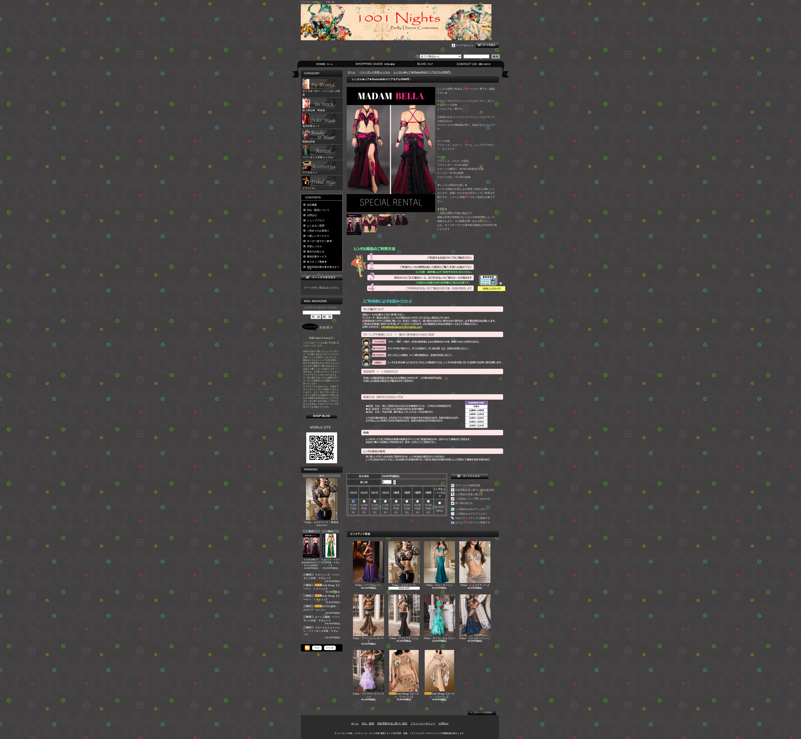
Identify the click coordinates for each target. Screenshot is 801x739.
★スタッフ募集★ (317, 261)
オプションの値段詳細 (467, 485)
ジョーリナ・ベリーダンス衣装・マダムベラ (330, 562)
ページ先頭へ (482, 712)
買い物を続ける (464, 503)
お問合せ (474, 64)
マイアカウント (465, 45)
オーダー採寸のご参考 (319, 241)
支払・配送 (368, 723)
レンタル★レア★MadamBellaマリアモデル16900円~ (311, 562)
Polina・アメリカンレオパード (368, 640)
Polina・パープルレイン (368, 585)
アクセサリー (309, 172)
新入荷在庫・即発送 (313, 110)
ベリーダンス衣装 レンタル (317, 157)
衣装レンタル (314, 246)
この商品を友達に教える (469, 494)
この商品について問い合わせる (472, 498)
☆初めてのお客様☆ (318, 230)
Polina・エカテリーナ (404, 585)
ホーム (325, 64)
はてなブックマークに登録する (472, 522)
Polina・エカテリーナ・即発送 (322, 522)
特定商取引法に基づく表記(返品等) (474, 489)
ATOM (330, 648)
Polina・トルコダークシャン (475, 638)
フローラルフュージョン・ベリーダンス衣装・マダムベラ (321, 631)
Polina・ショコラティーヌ (475, 585)
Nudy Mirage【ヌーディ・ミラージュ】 (406, 695)
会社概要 (312, 204)
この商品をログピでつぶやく (471, 513)
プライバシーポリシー (423, 723)
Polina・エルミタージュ (439, 585)
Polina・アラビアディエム (404, 638)
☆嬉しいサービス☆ (318, 235)
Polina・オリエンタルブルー (439, 638)
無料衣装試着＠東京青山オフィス (323, 268)
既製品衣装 (308, 141)
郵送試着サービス (317, 256)
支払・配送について (375, 64)
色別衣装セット (311, 126)
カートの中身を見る (322, 277)
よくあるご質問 (315, 225)
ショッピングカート (487, 45)
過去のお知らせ (315, 251)
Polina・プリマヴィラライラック (368, 695)
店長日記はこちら (321, 416)
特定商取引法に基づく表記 (392, 723)
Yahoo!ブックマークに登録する (472, 518)
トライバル (308, 188)
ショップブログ (424, 64)
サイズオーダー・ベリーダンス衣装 (321, 93)
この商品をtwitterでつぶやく (470, 509)
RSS (317, 648)
